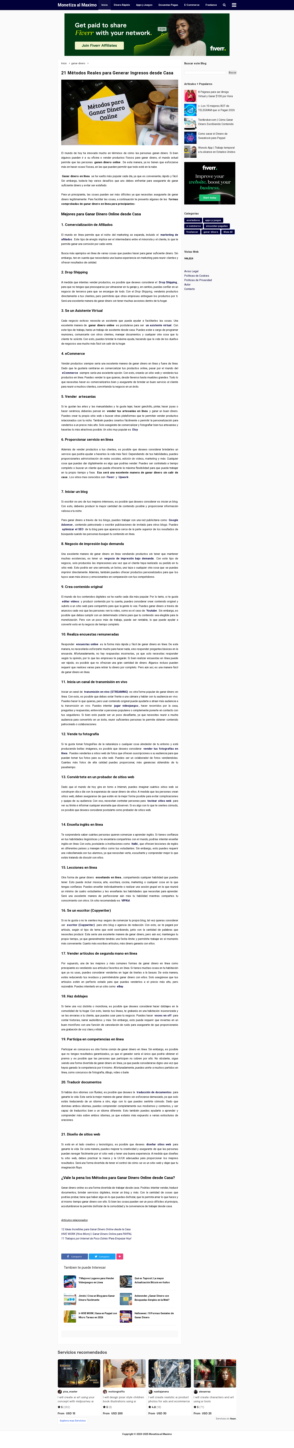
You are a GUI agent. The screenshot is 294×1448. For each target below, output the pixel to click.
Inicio (104, 5)
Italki (135, 843)
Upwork (123, 477)
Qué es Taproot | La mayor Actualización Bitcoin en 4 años (152, 1280)
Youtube (151, 610)
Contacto (189, 289)
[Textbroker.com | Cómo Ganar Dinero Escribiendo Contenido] (190, 123)
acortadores (193, 220)
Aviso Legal (191, 271)
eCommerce (70, 372)
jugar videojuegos (126, 705)
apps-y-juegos (213, 220)
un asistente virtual (158, 325)
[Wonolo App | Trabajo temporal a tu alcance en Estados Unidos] (190, 151)
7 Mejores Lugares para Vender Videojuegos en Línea (96, 1280)
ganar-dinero (210, 232)
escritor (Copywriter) (81, 925)
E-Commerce (191, 5)
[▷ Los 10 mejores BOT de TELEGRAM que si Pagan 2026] (190, 109)
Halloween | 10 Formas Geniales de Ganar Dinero (154, 1315)
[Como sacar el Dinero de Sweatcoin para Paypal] (190, 137)
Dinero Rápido (122, 5)
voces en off (163, 1015)
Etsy (135, 429)
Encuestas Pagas (168, 5)
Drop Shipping (168, 282)
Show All (228, 232)
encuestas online (87, 644)
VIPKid (125, 900)
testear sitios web (159, 800)
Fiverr (111, 477)
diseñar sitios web (158, 1144)
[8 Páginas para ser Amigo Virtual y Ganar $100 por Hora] (190, 95)
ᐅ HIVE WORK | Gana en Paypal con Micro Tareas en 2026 (98, 1315)
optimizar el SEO (73, 529)
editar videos (70, 601)
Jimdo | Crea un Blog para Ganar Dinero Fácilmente (97, 1297)
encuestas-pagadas (217, 226)
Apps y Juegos (144, 5)
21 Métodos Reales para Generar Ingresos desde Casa (117, 72)
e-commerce (193, 226)
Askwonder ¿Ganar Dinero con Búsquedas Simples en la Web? (152, 1297)
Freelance (211, 5)
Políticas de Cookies (196, 275)
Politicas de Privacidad (198, 280)
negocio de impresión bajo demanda (129, 558)
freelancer (192, 232)
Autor (187, 284)
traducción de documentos (154, 1092)
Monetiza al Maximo (160, 1434)
